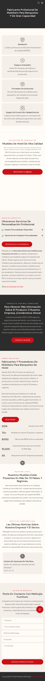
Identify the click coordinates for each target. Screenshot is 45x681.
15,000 (6, 449)
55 (3, 455)
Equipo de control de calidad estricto (22, 112)
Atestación (22, 44)
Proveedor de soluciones (22, 88)
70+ (4, 432)
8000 (5, 439)
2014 (4, 426)
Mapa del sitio (37, 676)
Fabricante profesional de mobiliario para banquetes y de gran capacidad (22, 13)
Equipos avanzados (22, 65)
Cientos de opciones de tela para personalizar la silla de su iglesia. (18, 561)
